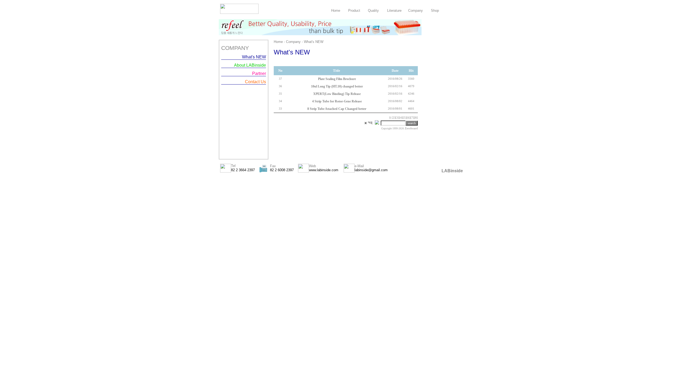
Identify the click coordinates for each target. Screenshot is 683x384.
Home (335, 11)
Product (354, 11)
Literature (394, 11)
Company (415, 11)
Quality (373, 11)
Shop (435, 11)
